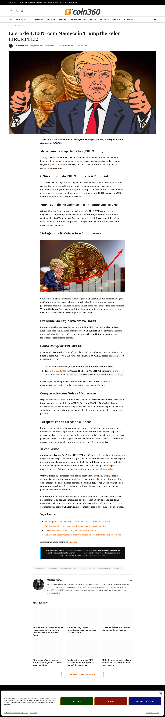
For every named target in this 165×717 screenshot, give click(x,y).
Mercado (63, 19)
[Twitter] (13, 151)
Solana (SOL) (59, 371)
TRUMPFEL (118, 568)
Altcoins (116, 19)
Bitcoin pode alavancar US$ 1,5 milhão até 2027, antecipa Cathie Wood (78, 521)
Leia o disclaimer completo (94, 555)
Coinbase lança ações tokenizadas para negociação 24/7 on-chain (81, 630)
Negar (111, 701)
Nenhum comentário (66, 46)
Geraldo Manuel (22, 46)
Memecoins (19, 26)
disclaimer (33, 713)
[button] (160, 693)
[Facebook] (13, 145)
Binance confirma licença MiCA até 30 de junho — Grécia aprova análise (47, 663)
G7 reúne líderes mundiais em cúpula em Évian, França (116, 628)
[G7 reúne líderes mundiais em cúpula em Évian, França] (117, 615)
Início (11, 26)
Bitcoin (93, 19)
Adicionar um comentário (82, 675)
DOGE (54, 164)
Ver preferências (145, 701)
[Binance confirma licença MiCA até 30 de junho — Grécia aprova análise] (48, 648)
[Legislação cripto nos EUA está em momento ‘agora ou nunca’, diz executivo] (82, 648)
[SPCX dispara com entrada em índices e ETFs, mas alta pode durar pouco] (117, 648)
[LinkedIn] (13, 156)
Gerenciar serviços (152, 713)
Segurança (104, 19)
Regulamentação (78, 19)
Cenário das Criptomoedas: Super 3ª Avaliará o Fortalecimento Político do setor (83, 534)
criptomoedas (106, 469)
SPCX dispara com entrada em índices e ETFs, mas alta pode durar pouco (116, 663)
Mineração (128, 19)
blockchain (52, 568)
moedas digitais (104, 568)
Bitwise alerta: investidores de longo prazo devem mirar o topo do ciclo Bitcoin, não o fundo (48, 631)
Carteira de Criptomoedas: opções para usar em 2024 (70, 530)
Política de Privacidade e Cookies (16, 713)
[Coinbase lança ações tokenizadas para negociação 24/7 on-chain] (82, 615)
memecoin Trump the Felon (84, 568)
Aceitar (77, 701)
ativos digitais (39, 568)
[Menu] (155, 19)
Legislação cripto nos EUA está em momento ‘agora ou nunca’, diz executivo (80, 663)
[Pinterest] (13, 162)
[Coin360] (82, 10)
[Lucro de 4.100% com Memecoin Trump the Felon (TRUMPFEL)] (82, 92)
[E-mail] (13, 167)
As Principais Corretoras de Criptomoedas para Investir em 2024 (76, 526)
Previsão (39, 19)
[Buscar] (151, 19)
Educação (51, 19)
